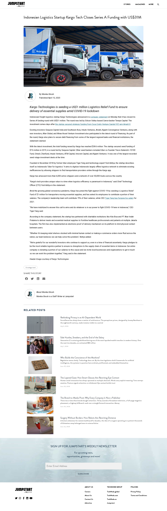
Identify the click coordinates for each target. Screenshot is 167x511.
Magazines (140, 4)
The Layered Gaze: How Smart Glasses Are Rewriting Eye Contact (89, 377)
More (151, 4)
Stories (127, 4)
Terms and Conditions (139, 495)
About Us (88, 495)
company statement (99, 117)
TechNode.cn (112, 499)
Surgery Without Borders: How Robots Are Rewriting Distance (88, 417)
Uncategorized (30, 267)
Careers (87, 491)
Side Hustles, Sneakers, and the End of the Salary (82, 337)
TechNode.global (113, 491)
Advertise (88, 503)
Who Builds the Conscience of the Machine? (80, 357)
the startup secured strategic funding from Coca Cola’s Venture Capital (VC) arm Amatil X (92, 124)
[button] (162, 502)
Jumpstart (111, 503)
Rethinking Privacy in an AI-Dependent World (80, 317)
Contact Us (89, 499)
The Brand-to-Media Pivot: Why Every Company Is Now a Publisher (90, 397)
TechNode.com (112, 495)
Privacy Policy (136, 491)
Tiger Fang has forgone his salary (119, 198)
